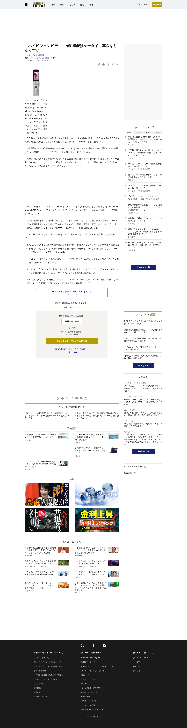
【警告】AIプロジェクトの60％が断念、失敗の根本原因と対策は (143, 356)
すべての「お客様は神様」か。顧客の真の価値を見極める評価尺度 (143, 339)
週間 (148, 132)
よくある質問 (39, 683)
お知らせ (136, 670)
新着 (53, 4)
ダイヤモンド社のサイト (91, 652)
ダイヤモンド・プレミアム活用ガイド (48, 666)
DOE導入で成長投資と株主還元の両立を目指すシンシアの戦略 (143, 322)
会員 (158, 132)
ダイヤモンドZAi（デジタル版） (93, 670)
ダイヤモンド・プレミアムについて (47, 662)
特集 (82, 4)
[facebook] (93, 646)
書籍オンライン (87, 675)
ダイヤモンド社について (143, 652)
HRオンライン (86, 696)
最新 (129, 132)
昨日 (138, 132)
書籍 (91, 4)
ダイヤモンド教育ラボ (89, 705)
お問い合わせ (39, 692)
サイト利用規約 (40, 670)
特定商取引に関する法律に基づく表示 (48, 675)
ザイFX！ (85, 683)
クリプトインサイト (89, 701)
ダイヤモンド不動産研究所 (91, 688)
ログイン (146, 4)
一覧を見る (143, 365)
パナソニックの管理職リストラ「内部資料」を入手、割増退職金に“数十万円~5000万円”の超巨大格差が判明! (47, 415)
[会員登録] (157, 4)
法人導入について (40, 696)
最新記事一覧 (143, 451)
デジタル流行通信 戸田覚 (45, 57)
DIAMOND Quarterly (89, 692)
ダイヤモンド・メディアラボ (92, 709)
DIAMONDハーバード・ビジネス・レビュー (98, 666)
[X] (82, 646)
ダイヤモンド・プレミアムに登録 (72, 340)
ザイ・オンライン (88, 679)
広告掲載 (37, 688)
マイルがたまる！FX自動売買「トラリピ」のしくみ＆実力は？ (143, 348)
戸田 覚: (35, 55)
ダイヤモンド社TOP (140, 657)
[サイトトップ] (39, 4)
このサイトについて (41, 657)
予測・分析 (29, 57)
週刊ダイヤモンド (88, 662)
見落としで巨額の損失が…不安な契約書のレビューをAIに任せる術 (143, 331)
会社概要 (136, 662)
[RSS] (104, 646)
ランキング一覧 (143, 267)
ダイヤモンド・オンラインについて (48, 652)
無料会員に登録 (72, 321)
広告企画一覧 (130, 472)
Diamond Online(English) (90, 657)
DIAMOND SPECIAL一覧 (135, 466)
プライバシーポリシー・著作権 (45, 679)
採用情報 (136, 666)
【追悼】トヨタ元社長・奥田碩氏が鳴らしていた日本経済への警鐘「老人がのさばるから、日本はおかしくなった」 (97, 415)
